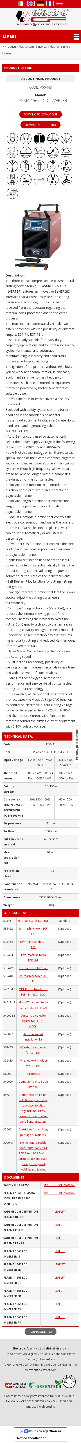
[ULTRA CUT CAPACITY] (39, 143)
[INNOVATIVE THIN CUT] (26, 143)
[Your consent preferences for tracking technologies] (76, 745)
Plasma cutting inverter (32, 47)
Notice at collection (32, 1438)
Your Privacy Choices (45, 1431)
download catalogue (40, 114)
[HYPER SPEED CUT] (52, 143)
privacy (31, 1407)
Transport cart (33, 1074)
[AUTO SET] (52, 157)
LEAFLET (60, 1211)
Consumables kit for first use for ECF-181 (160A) (33, 1021)
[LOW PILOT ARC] (12, 143)
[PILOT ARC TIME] (12, 170)
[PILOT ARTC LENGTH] (26, 170)
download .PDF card (40, 125)
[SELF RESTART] (39, 157)
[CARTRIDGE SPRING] (12, 184)
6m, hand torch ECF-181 (33, 921)
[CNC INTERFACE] (12, 198)
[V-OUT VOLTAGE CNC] (52, 184)
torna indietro (40, 1332)
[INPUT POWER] (66, 170)
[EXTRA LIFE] (26, 157)
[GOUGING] (26, 184)
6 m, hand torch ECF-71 (33, 968)
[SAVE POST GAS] (52, 170)
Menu (9, 37)
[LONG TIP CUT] (66, 143)
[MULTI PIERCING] (12, 157)
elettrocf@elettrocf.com (40, 1370)
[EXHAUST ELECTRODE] (39, 170)
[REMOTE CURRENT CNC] (66, 184)
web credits (47, 1407)
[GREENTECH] (39, 184)
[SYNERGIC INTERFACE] (66, 157)
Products (10, 47)
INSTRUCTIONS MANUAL (59, 1185)
